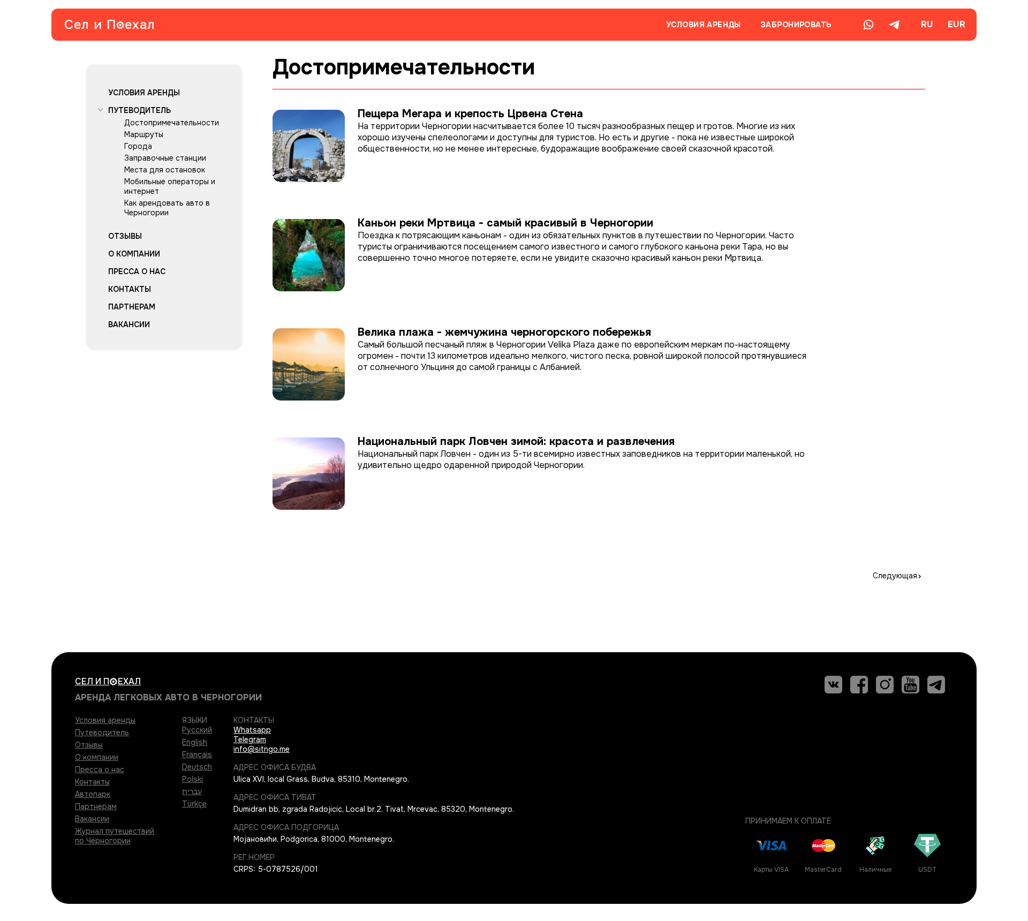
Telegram (249, 739)
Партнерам (131, 307)
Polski (192, 779)
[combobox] (926, 24)
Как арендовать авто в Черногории (167, 207)
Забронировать (795, 24)
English (194, 742)
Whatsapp (252, 730)
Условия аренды (703, 24)
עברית (192, 791)
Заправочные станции (165, 158)
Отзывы (125, 236)
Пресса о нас (136, 271)
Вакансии (129, 324)
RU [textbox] (927, 24)
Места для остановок (164, 170)
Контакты (129, 289)
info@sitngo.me (261, 749)
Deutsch (197, 767)
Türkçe (194, 804)
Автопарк (92, 794)
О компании (134, 254)
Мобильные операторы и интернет (169, 186)
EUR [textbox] (956, 24)
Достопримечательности (171, 122)
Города (138, 146)
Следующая (895, 575)
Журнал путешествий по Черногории (114, 835)
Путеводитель (139, 110)
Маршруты (143, 134)
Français (197, 754)
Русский (197, 730)
